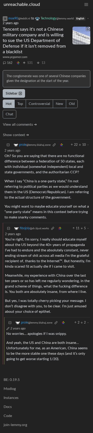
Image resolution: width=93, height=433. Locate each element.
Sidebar (12, 93)
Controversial (39, 104)
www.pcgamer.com (15, 57)
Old (72, 104)
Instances (11, 398)
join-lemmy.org (15, 425)
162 (9, 63)
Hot (9, 104)
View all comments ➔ (20, 124)
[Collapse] (8, 144)
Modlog (10, 389)
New (59, 104)
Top (20, 104)
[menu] (86, 4)
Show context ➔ (16, 135)
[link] (18, 63)
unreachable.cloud (22, 4)
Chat (9, 114)
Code (8, 416)
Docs (8, 407)
